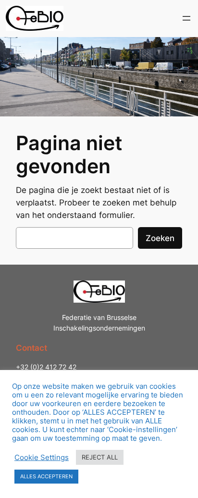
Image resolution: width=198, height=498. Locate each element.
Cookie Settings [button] (41, 457)
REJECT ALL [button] (100, 457)
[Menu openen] (186, 18)
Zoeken (160, 238)
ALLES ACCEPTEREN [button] (46, 476)
